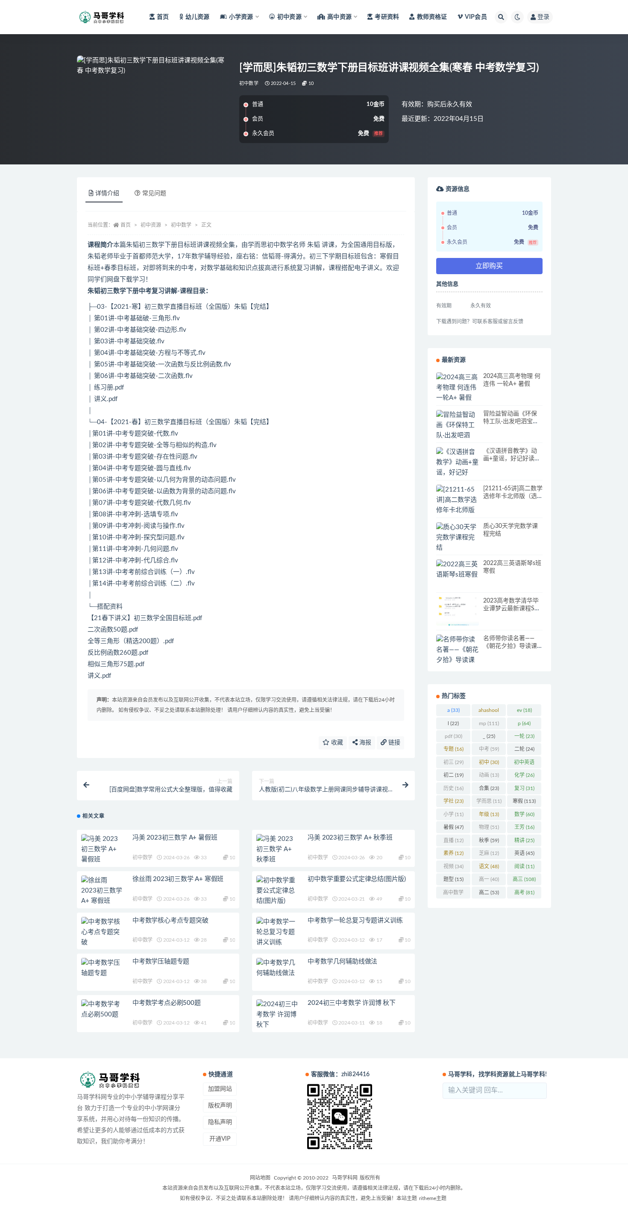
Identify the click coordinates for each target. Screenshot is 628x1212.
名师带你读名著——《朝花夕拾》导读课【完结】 (510, 646)
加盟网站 (220, 1089)
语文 (489, 866)
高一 (489, 879)
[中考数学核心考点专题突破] (102, 932)
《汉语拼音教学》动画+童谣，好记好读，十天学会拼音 (511, 458)
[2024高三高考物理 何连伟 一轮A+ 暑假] (457, 387)
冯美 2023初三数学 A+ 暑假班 (174, 837)
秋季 (489, 840)
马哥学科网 (345, 1177)
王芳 (524, 827)
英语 (524, 853)
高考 (524, 892)
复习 (524, 788)
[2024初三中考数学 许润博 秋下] (277, 1014)
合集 (489, 788)
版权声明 (220, 1106)
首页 (163, 17)
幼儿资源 (197, 17)
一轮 (524, 736)
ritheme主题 (432, 1198)
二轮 (524, 749)
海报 (364, 743)
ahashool (488, 712)
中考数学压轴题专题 (160, 961)
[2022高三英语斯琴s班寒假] (457, 569)
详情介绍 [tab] (107, 193)
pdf (453, 736)
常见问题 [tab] (154, 193)
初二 (453, 775)
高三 (524, 879)
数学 (524, 814)
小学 (453, 814)
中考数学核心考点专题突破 (170, 920)
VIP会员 (476, 17)
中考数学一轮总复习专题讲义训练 (355, 920)
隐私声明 (220, 1122)
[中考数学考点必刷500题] (102, 1009)
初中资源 (151, 225)
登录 (543, 17)
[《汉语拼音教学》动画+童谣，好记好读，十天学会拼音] (457, 472)
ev (524, 710)
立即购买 (489, 266)
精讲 (524, 840)
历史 (453, 788)
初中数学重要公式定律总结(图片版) (357, 879)
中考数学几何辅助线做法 (342, 961)
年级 (489, 814)
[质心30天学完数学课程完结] (457, 537)
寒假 (524, 801)
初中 (489, 762)
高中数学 (453, 894)
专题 (453, 749)
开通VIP (219, 1139)
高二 (489, 892)
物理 (489, 827)
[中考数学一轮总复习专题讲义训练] (277, 932)
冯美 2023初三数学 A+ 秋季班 (350, 837)
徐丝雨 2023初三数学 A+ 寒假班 (177, 879)
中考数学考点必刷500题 (166, 1003)
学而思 (489, 801)
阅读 (524, 866)
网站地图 (260, 1177)
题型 (453, 879)
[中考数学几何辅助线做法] (277, 968)
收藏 (336, 743)
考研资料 (387, 17)
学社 (453, 801)
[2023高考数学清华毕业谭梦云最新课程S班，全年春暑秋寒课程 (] (457, 611)
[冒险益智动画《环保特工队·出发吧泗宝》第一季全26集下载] (457, 435)
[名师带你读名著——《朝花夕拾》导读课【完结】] (457, 655)
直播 (453, 840)
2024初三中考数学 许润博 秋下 (352, 1003)
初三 (453, 762)
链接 (393, 743)
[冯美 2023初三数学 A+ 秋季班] (277, 849)
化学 (524, 775)
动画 (489, 775)
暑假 (453, 827)
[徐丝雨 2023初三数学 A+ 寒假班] (102, 890)
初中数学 (248, 83)
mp (489, 723)
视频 (453, 866)
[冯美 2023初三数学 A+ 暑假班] (102, 849)
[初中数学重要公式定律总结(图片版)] (277, 890)
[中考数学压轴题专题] (102, 968)
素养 (453, 853)
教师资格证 (432, 17)
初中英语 (524, 764)
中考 (489, 749)
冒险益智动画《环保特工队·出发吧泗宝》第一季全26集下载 (511, 421)
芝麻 (489, 853)
